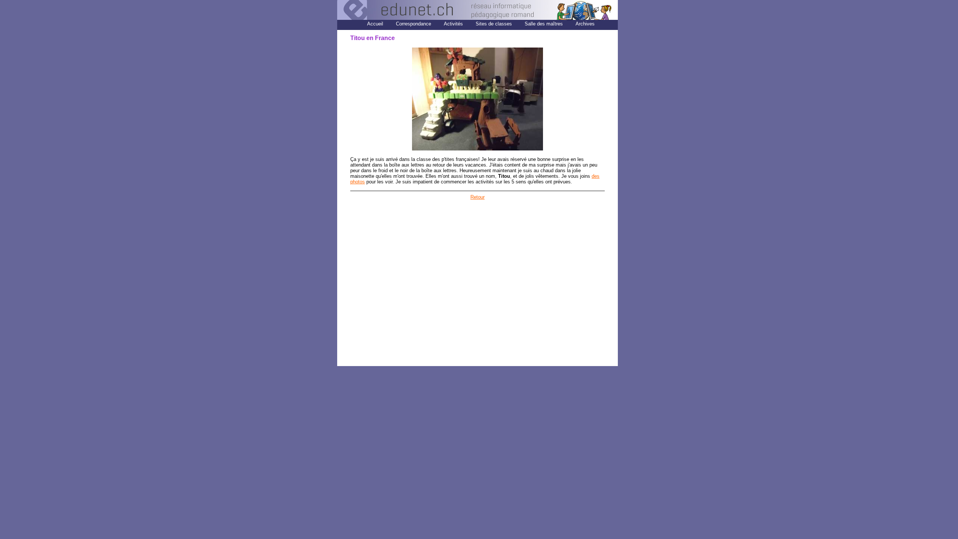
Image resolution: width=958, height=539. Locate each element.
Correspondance (413, 24)
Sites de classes (494, 24)
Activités (453, 24)
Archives (585, 24)
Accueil (375, 24)
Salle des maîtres (544, 24)
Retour (477, 197)
